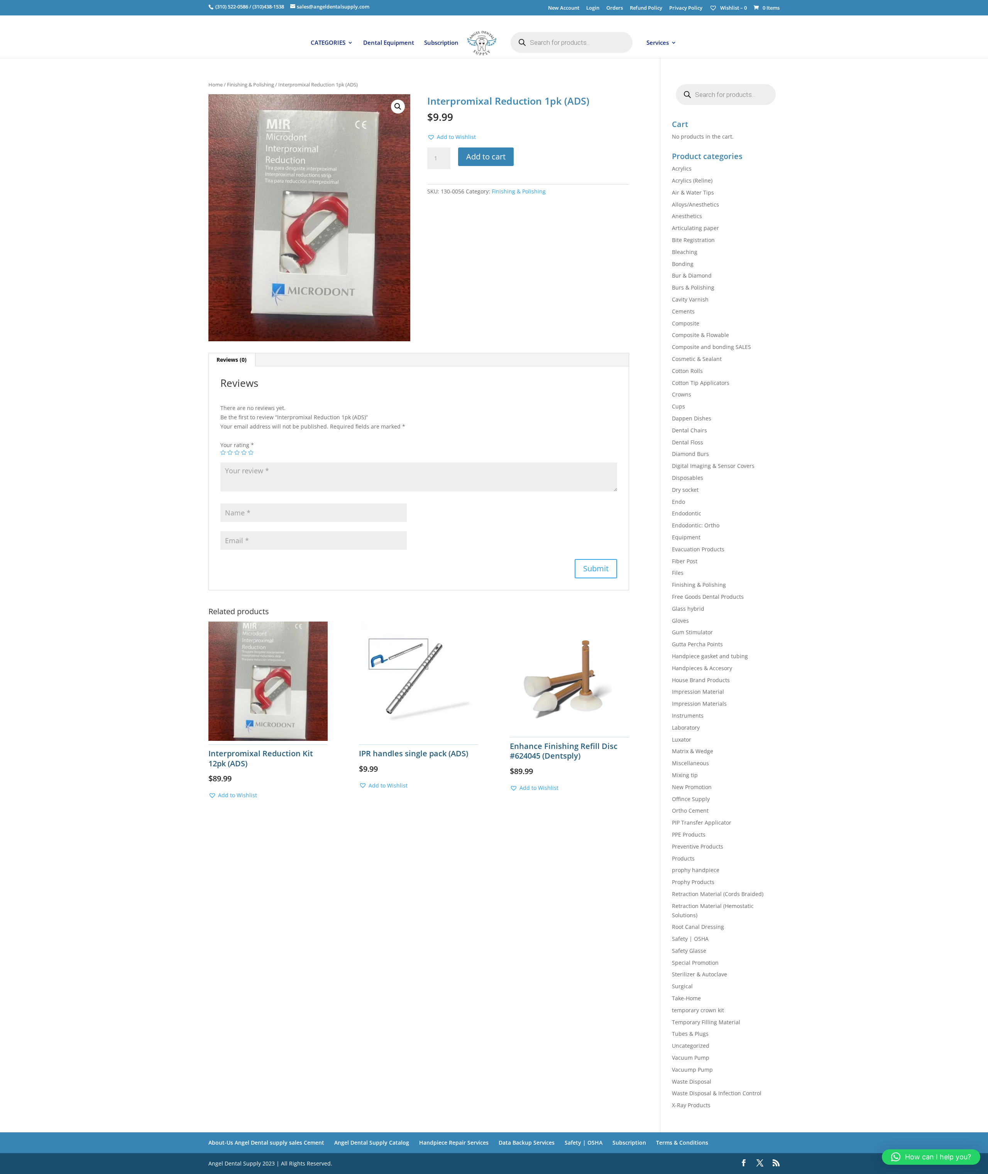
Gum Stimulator (692, 632)
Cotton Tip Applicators (700, 382)
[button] (398, 107)
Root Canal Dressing (698, 926)
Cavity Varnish (690, 299)
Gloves (680, 620)
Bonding (683, 264)
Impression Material (698, 691)
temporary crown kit (698, 1010)
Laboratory (686, 727)
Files (677, 572)
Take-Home (686, 998)
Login (592, 8)
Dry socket (685, 489)
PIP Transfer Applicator (701, 822)
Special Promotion (695, 962)
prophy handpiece (695, 870)
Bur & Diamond (692, 275)
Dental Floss (687, 442)
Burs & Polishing (693, 287)
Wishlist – (733, 7)
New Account (563, 8)
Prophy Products (693, 882)
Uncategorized (690, 1045)
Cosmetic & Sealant (697, 359)
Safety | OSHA (690, 938)
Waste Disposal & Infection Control (716, 1093)
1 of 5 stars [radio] (223, 452)
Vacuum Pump (690, 1057)
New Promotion (692, 787)
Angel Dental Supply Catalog (371, 1142)
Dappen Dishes (691, 418)
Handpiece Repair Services (454, 1142)
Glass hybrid (688, 608)
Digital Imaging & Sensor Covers (713, 465)
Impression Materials (699, 703)
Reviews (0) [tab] (232, 359)
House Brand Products (701, 680)
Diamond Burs (690, 453)
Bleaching (684, 252)
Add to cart (486, 156)
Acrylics (682, 168)
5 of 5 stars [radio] (251, 452)
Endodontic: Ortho (695, 525)
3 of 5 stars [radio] (237, 452)
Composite (685, 323)
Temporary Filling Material (706, 1022)
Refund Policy (646, 8)
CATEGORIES (328, 43)
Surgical (682, 986)
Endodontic (686, 513)
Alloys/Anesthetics (695, 204)
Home (215, 84)
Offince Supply (691, 799)
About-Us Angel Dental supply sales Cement (266, 1142)
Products (683, 858)
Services (657, 43)
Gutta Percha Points (697, 644)
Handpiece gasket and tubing (710, 656)
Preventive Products (697, 846)
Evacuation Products (698, 549)
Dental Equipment (388, 43)
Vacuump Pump (692, 1069)
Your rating (237, 445)
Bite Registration (693, 240)
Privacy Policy (685, 8)
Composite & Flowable (700, 335)
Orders (614, 8)
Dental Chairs (689, 430)
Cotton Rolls (687, 370)
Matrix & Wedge (692, 751)
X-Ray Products (691, 1105)
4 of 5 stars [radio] (244, 452)
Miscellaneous (690, 763)
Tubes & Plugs (690, 1033)
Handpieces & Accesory (702, 668)
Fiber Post (684, 561)
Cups (678, 406)
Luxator (681, 739)
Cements (683, 311)
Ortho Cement (690, 810)
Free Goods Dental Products (708, 596)
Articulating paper (695, 228)
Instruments (688, 715)
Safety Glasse (689, 950)
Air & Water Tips (693, 192)
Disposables (687, 477)
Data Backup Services (527, 1142)
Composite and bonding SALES (711, 347)
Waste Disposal (691, 1081)
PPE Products (688, 834)
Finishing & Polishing (250, 84)
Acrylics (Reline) (692, 180)
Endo (678, 501)
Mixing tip (685, 775)
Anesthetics (687, 216)
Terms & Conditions (682, 1142)
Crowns (681, 394)
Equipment (686, 537)
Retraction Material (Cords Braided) (717, 894)
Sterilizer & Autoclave (699, 974)
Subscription (441, 43)
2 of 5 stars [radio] (230, 452)
